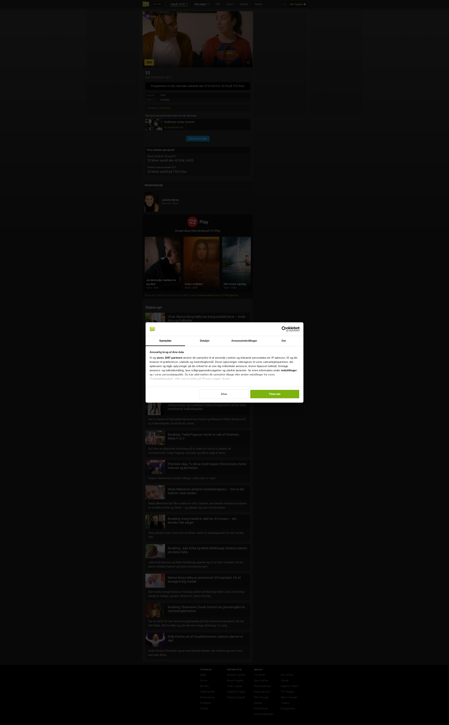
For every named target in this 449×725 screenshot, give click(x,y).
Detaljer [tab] (205, 340)
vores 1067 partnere (170, 357)
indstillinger (289, 370)
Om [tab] (284, 340)
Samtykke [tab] (165, 340)
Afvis (224, 393)
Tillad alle (274, 393)
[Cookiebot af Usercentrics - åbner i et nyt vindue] (284, 329)
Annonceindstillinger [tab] (244, 340)
